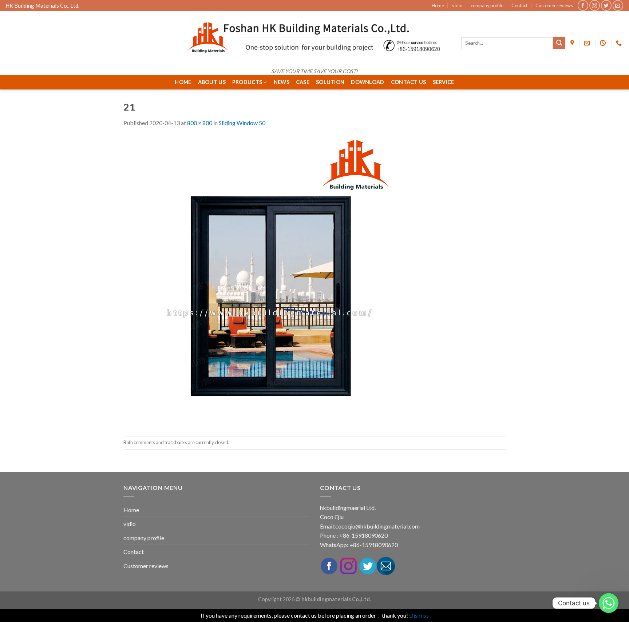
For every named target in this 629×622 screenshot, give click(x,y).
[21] (269, 281)
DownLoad (367, 82)
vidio (457, 5)
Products (247, 82)
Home (438, 5)
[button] (71, 465)
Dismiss (419, 615)
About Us (212, 82)
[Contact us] (608, 603)
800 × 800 (199, 122)
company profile (487, 5)
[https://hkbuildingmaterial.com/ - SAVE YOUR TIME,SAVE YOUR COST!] (314, 37)
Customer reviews (554, 5)
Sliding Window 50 (242, 122)
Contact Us (408, 82)
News (281, 82)
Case (302, 82)
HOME (183, 82)
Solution (330, 82)
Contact (519, 5)
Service (443, 82)
